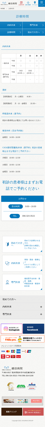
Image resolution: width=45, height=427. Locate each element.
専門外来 (34, 25)
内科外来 (11, 25)
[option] (9, 401)
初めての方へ (34, 32)
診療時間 (11, 8)
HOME (3, 8)
